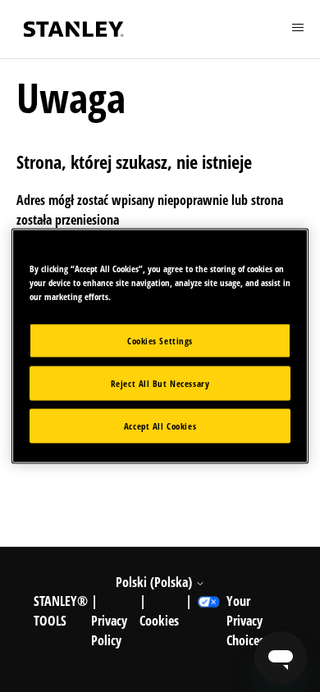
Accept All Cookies (160, 426)
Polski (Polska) (155, 582)
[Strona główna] (73, 29)
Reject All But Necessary (160, 383)
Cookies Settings (160, 341)
